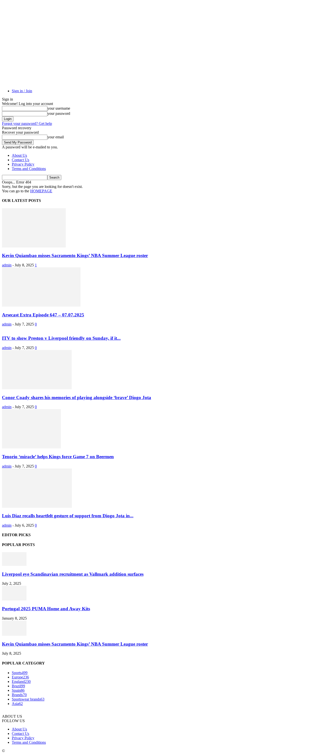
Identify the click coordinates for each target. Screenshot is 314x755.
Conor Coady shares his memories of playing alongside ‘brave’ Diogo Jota (76, 397)
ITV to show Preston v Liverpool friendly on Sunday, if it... (61, 338)
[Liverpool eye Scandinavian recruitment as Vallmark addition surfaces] (14, 564)
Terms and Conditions (29, 169)
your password (58, 113)
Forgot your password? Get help (27, 123)
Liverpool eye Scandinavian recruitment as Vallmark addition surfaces (73, 574)
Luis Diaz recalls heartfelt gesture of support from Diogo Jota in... (67, 515)
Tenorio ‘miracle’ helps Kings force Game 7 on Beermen (58, 456)
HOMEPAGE (41, 191)
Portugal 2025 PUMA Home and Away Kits (46, 608)
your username (58, 108)
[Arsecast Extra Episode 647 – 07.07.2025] (41, 305)
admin (7, 265)
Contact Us (20, 160)
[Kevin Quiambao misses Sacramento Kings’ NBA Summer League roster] (34, 246)
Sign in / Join (22, 91)
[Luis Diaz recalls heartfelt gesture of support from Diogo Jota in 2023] (37, 506)
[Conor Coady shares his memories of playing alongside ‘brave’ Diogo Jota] (37, 388)
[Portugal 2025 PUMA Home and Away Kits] (14, 599)
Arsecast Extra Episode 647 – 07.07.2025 (43, 314)
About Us (19, 155)
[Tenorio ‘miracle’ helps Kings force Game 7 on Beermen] (31, 447)
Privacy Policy (23, 164)
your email (55, 137)
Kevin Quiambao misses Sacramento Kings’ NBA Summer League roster (75, 255)
